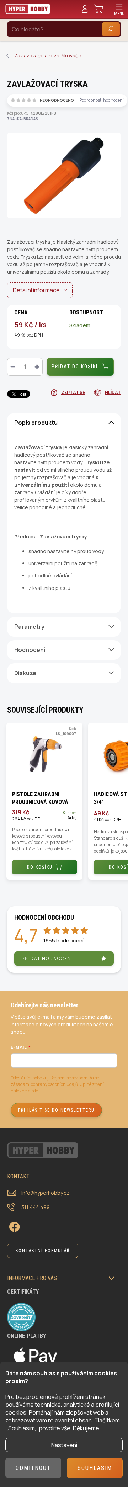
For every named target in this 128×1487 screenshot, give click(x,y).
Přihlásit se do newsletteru (56, 1110)
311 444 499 (35, 1207)
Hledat (111, 29)
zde (34, 1091)
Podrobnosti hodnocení (101, 100)
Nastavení (64, 1445)
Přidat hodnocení (47, 958)
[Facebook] (13, 1225)
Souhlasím (95, 1468)
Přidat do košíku (76, 366)
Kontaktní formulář (43, 1250)
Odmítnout (33, 1468)
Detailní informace (36, 290)
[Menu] (119, 9)
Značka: (22, 118)
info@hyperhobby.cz (45, 1192)
